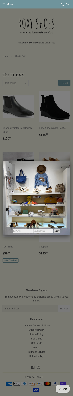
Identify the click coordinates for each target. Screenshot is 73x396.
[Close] (70, 161)
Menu (10, 4)
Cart (67, 4)
